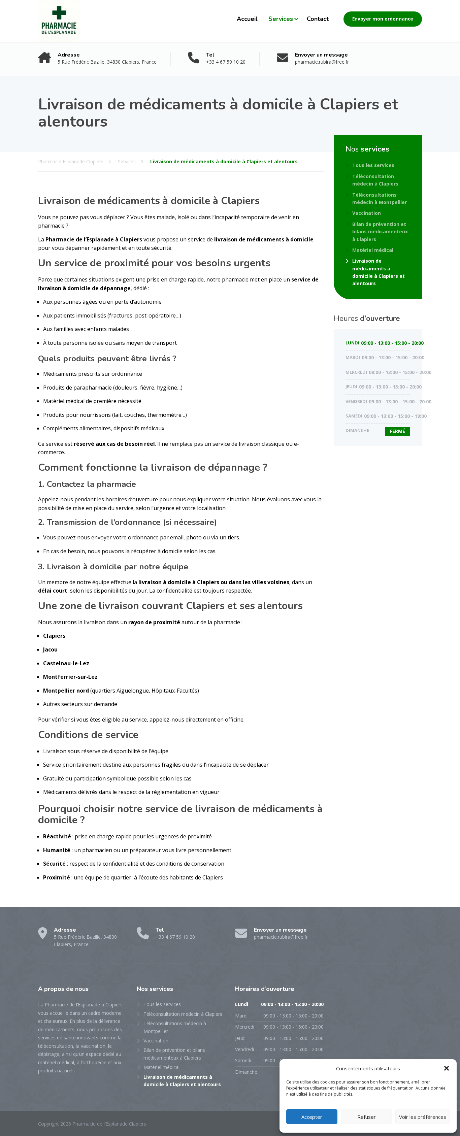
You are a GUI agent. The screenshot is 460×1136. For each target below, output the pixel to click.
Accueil (247, 19)
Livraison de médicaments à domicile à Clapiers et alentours (378, 272)
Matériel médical (372, 250)
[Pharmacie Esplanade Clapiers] (59, 21)
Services (280, 19)
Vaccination (366, 213)
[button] (446, 1068)
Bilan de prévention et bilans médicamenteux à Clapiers (380, 231)
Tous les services (373, 165)
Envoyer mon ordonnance (382, 19)
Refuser (366, 1116)
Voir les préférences (422, 1116)
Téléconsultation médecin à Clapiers (375, 180)
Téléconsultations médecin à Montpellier (379, 198)
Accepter (311, 1116)
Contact (318, 19)
